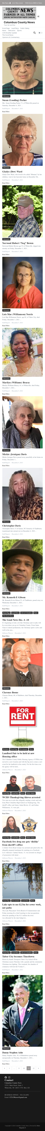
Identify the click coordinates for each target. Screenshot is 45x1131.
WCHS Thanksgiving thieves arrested (21, 797)
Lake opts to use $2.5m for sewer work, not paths (21, 906)
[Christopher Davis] (22, 494)
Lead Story (15, 28)
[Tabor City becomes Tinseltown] (22, 938)
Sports (19, 30)
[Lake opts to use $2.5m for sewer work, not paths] (22, 881)
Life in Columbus (26, 613)
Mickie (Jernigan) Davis (14, 454)
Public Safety (24, 28)
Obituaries (11, 30)
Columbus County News (19, 22)
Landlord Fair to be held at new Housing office (18, 755)
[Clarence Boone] (22, 662)
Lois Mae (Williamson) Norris (17, 314)
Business (6, 749)
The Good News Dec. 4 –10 (15, 620)
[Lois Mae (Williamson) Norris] (22, 283)
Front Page (6, 28)
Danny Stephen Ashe (12, 1052)
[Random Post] (38, 16)
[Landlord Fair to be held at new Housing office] (22, 726)
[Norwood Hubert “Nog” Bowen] (22, 211)
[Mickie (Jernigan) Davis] (22, 422)
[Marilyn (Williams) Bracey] (22, 352)
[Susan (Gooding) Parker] (22, 68)
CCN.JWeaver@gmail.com (18, 1097)
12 (33, 1068)
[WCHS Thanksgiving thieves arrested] (22, 783)
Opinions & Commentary (10, 37)
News (4, 30)
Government (23, 749)
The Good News (7, 35)
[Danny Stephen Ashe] (22, 1011)
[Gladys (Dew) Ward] (22, 140)
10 (24, 1068)
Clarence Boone (10, 692)
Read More (5, 111)
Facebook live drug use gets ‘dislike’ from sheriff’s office (20, 843)
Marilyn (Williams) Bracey (16, 382)
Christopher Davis (11, 525)
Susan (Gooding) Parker (14, 100)
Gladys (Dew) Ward (12, 171)
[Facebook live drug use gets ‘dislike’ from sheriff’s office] (22, 826)
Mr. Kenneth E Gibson (13, 597)
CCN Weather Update (9, 33)
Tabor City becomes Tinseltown (18, 956)
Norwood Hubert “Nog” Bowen (17, 243)
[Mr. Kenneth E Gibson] (22, 565)
